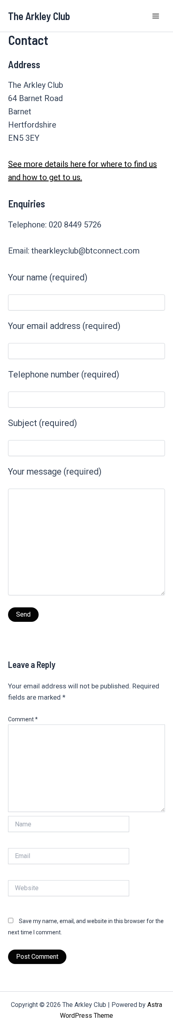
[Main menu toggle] (156, 16)
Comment (23, 719)
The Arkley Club (39, 16)
